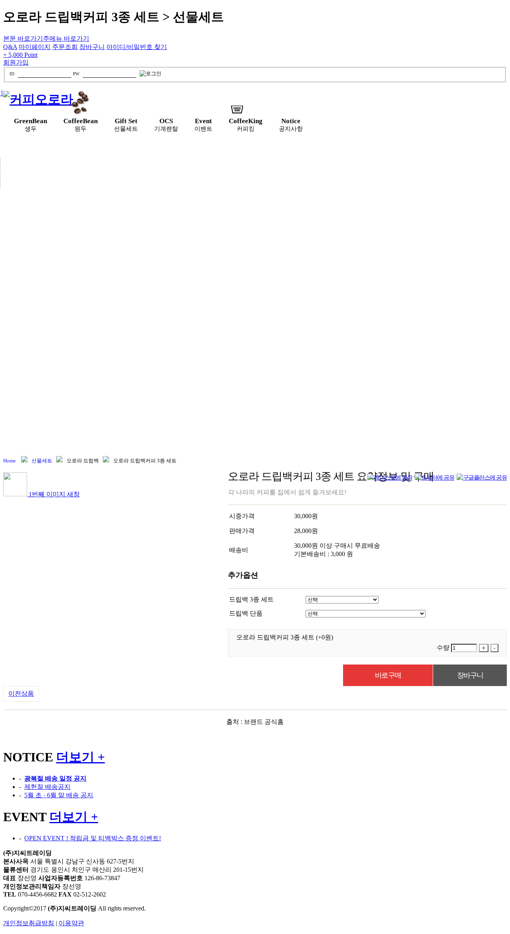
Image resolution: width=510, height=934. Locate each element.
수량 (443, 647)
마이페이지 (35, 46)
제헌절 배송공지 (47, 786)
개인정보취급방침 (28, 923)
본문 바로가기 (23, 38)
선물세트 (41, 461)
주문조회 (65, 46)
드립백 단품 (246, 613)
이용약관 (71, 923)
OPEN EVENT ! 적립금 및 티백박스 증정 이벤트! (92, 838)
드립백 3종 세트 (251, 599)
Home (9, 461)
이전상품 (21, 693)
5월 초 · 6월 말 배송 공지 (58, 795)
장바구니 (92, 46)
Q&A (10, 46)
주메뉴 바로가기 (66, 38)
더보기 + (80, 757)
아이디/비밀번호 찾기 (136, 46)
